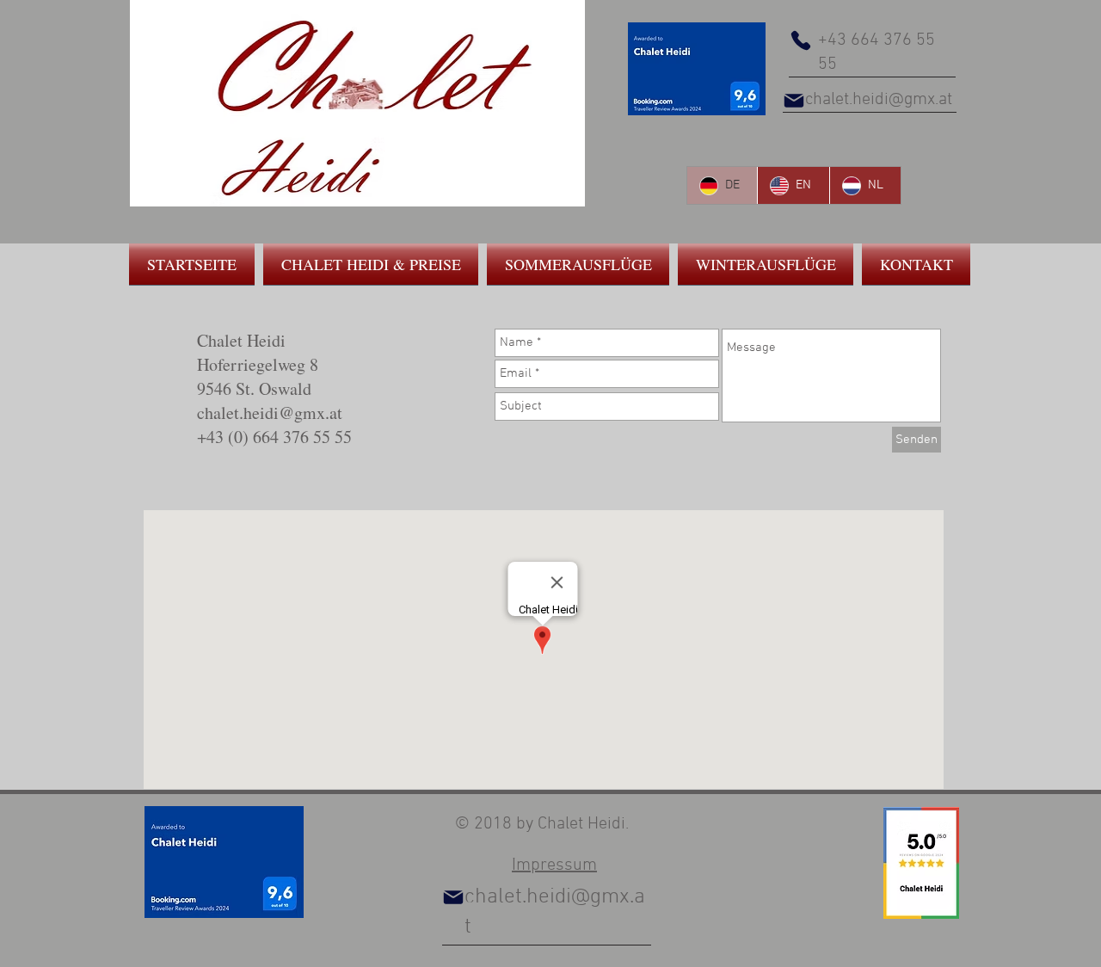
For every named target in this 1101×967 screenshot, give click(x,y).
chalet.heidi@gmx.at (878, 99)
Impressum (554, 865)
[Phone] (801, 40)
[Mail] (794, 100)
